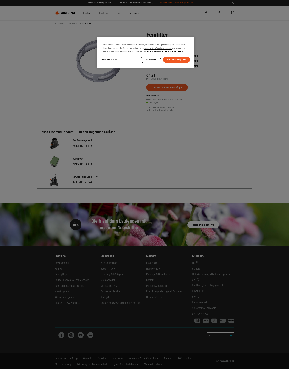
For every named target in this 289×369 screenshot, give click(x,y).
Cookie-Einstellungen (109, 59)
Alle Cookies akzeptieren (176, 59)
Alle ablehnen (151, 59)
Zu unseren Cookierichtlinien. (158, 51)
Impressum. (177, 51)
